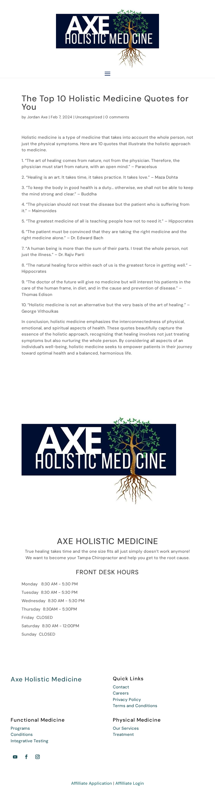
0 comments (117, 116)
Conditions (22, 734)
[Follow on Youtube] (15, 756)
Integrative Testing (29, 741)
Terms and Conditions (135, 706)
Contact (121, 687)
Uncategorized (88, 116)
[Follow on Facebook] (26, 756)
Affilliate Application (91, 783)
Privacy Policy (127, 699)
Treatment (123, 734)
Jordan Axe (37, 116)
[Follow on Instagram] (37, 756)
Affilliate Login (129, 783)
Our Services (126, 728)
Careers (121, 693)
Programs (20, 728)
